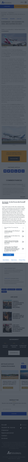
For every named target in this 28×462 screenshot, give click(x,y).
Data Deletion (6, 259)
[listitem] (14, 228)
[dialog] (14, 231)
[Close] (25, 202)
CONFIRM (8, 254)
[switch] (22, 231)
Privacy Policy (22, 259)
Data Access (14, 259)
